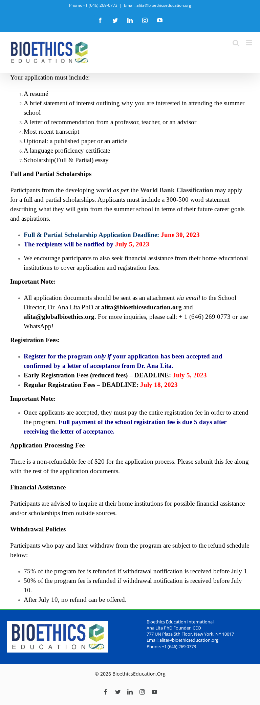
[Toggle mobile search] (236, 42)
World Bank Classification (176, 190)
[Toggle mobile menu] (249, 42)
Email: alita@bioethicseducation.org (157, 5)
